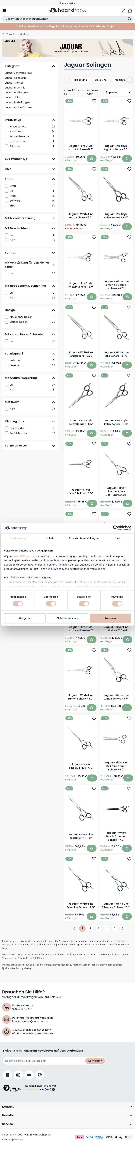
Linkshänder (32, 428)
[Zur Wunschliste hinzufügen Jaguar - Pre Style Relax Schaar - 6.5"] (94, 375)
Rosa (32, 196)
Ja (32, 235)
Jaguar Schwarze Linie (18, 73)
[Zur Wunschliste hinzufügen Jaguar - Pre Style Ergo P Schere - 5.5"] (129, 101)
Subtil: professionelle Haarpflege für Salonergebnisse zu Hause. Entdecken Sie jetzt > (67, 26)
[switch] (51, 603)
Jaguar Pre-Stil (14, 82)
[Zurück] (67, 80)
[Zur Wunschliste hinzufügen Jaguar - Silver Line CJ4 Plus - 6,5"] (94, 444)
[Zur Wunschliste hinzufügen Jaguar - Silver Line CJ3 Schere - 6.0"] (94, 788)
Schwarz (32, 200)
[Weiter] (130, 80)
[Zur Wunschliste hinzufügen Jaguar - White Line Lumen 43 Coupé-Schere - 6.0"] (129, 237)
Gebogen (32, 360)
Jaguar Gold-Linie (15, 78)
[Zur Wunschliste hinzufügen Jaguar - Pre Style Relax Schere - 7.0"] (129, 375)
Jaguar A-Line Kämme (18, 107)
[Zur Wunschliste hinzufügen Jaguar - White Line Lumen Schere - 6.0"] (94, 650)
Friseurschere (32, 126)
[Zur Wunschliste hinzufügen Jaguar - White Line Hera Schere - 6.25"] (94, 307)
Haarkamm (32, 131)
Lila (32, 191)
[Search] (129, 19)
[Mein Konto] (124, 10)
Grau (32, 186)
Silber (32, 205)
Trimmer (32, 146)
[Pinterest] (39, 1075)
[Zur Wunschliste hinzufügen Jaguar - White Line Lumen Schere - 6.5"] (129, 650)
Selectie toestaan (67, 618)
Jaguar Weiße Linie (16, 92)
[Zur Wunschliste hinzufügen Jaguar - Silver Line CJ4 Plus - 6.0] (94, 718)
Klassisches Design (32, 317)
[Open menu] (4, 10)
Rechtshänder (32, 433)
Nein (32, 240)
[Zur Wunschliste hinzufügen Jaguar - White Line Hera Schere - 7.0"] (94, 169)
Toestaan (110, 618)
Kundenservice (67, 3)
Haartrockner (32, 141)
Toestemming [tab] (17, 538)
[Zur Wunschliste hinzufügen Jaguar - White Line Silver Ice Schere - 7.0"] (129, 859)
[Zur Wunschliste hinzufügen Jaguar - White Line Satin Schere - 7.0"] (129, 514)
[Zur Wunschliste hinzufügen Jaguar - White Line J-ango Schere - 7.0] (94, 514)
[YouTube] (29, 1075)
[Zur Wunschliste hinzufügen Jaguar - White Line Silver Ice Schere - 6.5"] (94, 859)
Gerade (32, 365)
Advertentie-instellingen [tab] (83, 538)
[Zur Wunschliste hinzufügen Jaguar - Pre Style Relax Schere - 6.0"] (129, 169)
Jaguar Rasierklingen (17, 102)
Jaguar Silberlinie (15, 87)
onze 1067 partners (24, 556)
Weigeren (25, 618)
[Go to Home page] (67, 10)
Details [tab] (50, 538)
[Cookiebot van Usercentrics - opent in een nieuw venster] (115, 528)
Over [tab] (117, 538)
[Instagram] (18, 1075)
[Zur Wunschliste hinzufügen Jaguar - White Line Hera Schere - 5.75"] (129, 307)
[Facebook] (7, 1075)
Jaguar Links (12, 97)
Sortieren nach (92, 92)
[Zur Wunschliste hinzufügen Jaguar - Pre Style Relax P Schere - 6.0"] (94, 237)
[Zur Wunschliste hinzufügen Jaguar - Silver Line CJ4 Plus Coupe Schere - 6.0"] (129, 718)
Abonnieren (95, 1060)
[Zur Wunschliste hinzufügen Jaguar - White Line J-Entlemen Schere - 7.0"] (129, 788)
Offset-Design (32, 321)
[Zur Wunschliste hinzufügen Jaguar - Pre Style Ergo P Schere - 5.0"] (94, 101)
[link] (30, 126)
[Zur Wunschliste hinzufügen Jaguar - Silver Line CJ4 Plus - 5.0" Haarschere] (129, 444)
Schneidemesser (32, 136)
